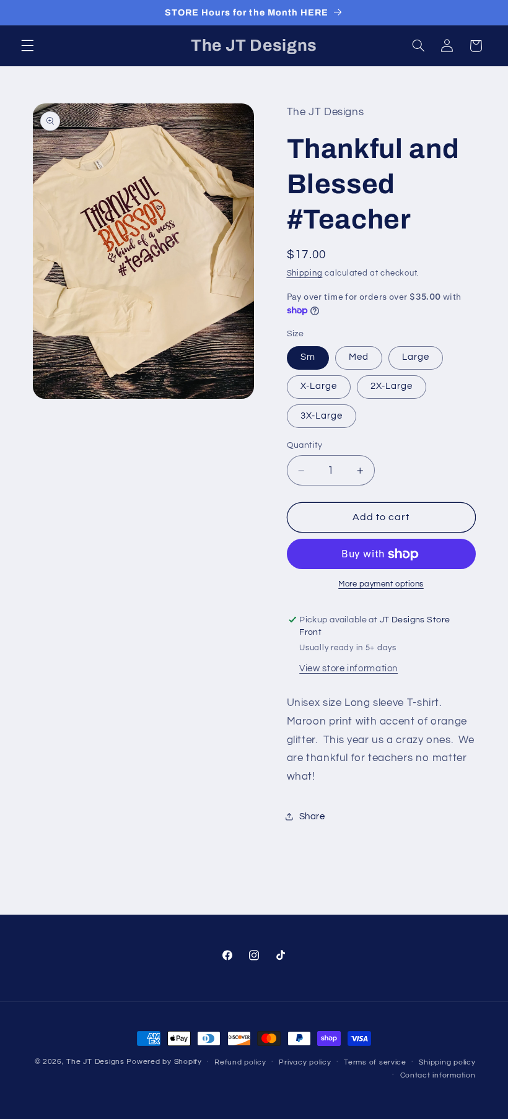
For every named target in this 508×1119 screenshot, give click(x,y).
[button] (27, 46)
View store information (348, 668)
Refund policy (240, 1062)
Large (415, 357)
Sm (307, 357)
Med (359, 357)
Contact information (438, 1075)
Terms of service (375, 1062)
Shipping (305, 273)
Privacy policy (305, 1062)
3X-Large (321, 415)
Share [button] (312, 816)
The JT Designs (95, 1061)
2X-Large (391, 386)
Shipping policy (447, 1062)
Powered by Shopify (163, 1061)
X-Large (318, 386)
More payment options (381, 584)
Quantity (305, 445)
